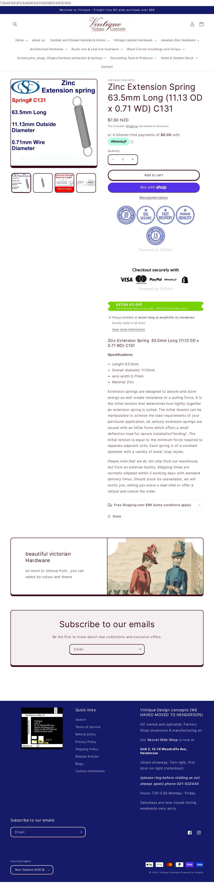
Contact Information (90, 771)
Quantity (114, 151)
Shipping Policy (86, 749)
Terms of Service (88, 727)
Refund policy (85, 734)
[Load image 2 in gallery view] (42, 183)
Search (80, 719)
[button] (15, 24)
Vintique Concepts (169, 872)
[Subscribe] (139, 649)
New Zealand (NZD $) (30, 869)
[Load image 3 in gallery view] (64, 183)
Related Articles (87, 756)
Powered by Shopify (192, 872)
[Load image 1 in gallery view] (21, 183)
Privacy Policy (85, 741)
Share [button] (117, 516)
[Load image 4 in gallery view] (86, 183)
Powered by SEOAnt (156, 250)
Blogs (79, 763)
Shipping (132, 126)
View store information (128, 329)
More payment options (154, 197)
